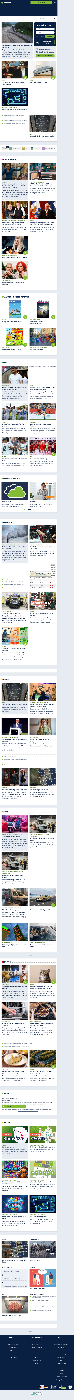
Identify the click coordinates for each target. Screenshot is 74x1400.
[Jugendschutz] (37, 1394)
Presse (61, 1367)
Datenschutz (61, 1350)
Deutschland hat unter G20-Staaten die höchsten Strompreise (15, 587)
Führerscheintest (37, 1347)
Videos (37, 1357)
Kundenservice (61, 1341)
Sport (5, 362)
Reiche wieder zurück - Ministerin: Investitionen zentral (14, 584)
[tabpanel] (17, 39)
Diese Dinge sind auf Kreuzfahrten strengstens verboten (14, 1040)
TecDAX (32, 588)
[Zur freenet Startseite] (5, 1)
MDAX (32, 585)
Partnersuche (13, 1357)
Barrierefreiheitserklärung (61, 1344)
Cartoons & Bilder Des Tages (16, 297)
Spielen (6, 1122)
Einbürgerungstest (37, 1344)
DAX (31, 582)
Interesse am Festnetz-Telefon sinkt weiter (11, 764)
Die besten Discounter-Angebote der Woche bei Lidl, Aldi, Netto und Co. (15, 1282)
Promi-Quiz (37, 1350)
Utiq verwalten (61, 1357)
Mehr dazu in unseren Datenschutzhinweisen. (28, 1111)
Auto (5, 812)
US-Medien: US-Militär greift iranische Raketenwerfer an (14, 118)
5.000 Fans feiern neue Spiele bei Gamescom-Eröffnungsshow (15, 762)
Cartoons (37, 1341)
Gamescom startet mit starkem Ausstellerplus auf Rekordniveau (16, 759)
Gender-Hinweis (61, 1363)
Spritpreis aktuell (13, 1344)
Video (6, 1093)
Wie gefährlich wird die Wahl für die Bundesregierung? (14, 115)
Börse (12, 1341)
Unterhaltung (10, 159)
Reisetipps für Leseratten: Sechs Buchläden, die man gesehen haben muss (18, 1043)
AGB (61, 1360)
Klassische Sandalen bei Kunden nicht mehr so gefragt (14, 581)
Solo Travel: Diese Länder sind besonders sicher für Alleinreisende (16, 1046)
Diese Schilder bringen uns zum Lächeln (11, 1271)
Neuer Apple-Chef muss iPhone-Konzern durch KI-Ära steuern (15, 579)
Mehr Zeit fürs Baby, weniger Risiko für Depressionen (14, 1278)
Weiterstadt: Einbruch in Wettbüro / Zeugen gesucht (41, 1310)
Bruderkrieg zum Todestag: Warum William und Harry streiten (15, 120)
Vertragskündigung (61, 1376)
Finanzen (7, 522)
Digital (6, 680)
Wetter (13, 1354)
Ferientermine (13, 1347)
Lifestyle (7, 962)
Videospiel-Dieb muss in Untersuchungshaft (40, 1300)
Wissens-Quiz (37, 1360)
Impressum (61, 1347)
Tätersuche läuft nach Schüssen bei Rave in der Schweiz (14, 123)
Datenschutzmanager (61, 1354)
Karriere (61, 1373)
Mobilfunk (41, 2)
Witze (37, 1363)
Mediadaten (61, 1370)
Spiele (37, 1354)
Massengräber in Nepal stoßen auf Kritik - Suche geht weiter (15, 1286)
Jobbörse (12, 1350)
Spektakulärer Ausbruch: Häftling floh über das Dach (14, 1275)
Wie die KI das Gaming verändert (10, 756)
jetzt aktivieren (8, 1106)
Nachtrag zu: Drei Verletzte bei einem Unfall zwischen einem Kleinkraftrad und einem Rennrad (43, 1303)
